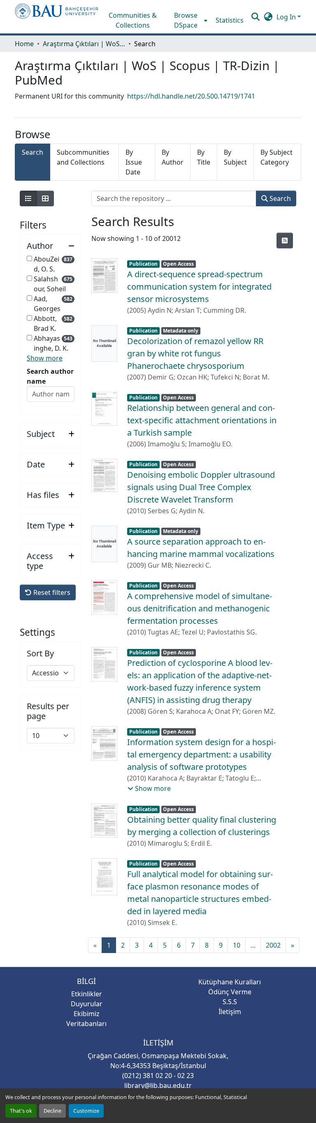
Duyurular (86, 1003)
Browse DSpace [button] (186, 20)
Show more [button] (45, 358)
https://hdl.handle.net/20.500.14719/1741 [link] (191, 96)
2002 (273, 945)
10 (236, 945)
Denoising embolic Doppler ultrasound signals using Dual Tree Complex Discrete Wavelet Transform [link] (201, 487)
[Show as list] (28, 198)
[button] (56, 16)
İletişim (229, 1011)
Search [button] (279, 198)
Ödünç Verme (229, 991)
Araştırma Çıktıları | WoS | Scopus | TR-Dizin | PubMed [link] (84, 43)
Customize (86, 1110)
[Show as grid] (45, 198)
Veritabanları (86, 1023)
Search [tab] (32, 152)
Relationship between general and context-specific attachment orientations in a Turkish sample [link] (201, 420)
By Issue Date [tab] (133, 162)
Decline (52, 1110)
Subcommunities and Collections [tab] (83, 157)
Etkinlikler (86, 993)
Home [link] (24, 43)
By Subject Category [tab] (276, 157)
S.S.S (230, 1001)
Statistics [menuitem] (230, 20)
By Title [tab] (203, 157)
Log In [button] (286, 16)
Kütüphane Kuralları (229, 981)
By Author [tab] (173, 157)
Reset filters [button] (51, 592)
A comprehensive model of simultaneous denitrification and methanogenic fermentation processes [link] (199, 608)
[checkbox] (29, 258)
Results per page (48, 711)
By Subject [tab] (235, 157)
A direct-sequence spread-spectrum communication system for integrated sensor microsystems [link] (199, 286)
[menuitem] (188, 20)
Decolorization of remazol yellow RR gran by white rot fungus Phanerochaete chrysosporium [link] (195, 353)
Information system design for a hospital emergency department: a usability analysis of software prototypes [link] (201, 754)
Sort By (40, 653)
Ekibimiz (87, 1013)
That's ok (21, 1110)
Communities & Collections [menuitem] (133, 20)
